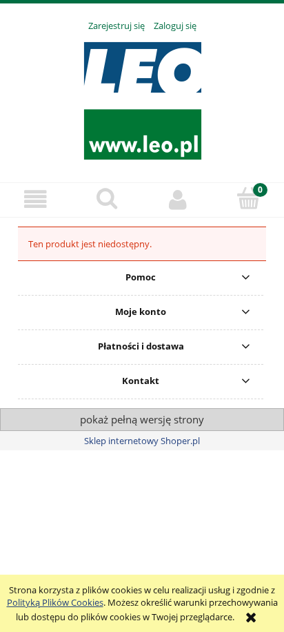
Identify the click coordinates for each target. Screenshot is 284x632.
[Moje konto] (177, 199)
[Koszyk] (248, 198)
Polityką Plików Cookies (55, 602)
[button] (35, 199)
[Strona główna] (142, 99)
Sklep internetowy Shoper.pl (142, 440)
